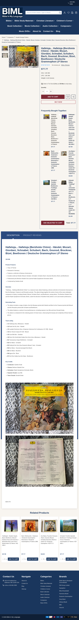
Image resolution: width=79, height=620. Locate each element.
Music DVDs (24, 31)
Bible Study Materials (24, 21)
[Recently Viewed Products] (72, 13)
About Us (37, 31)
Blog (58, 31)
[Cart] (76, 13)
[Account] (65, 13)
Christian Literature (44, 21)
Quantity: (43, 87)
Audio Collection (50, 26)
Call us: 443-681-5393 (11, 585)
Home (3, 37)
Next (76, 539)
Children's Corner (64, 21)
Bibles (8, 21)
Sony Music (62, 599)
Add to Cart (53, 97)
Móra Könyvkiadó (64, 591)
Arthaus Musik (63, 602)
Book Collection (14, 26)
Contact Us (48, 31)
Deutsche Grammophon (65, 596)
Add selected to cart (52, 223)
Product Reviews (32, 235)
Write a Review (65, 65)
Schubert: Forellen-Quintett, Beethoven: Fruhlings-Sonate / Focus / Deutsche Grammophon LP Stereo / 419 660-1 (55, 190)
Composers (66, 26)
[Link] (12, 12)
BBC (60, 604)
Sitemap (24, 589)
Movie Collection (32, 26)
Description (13, 235)
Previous (2, 539)
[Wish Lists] (68, 13)
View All (61, 607)
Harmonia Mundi (63, 593)
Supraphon (62, 588)
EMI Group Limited (64, 585)
